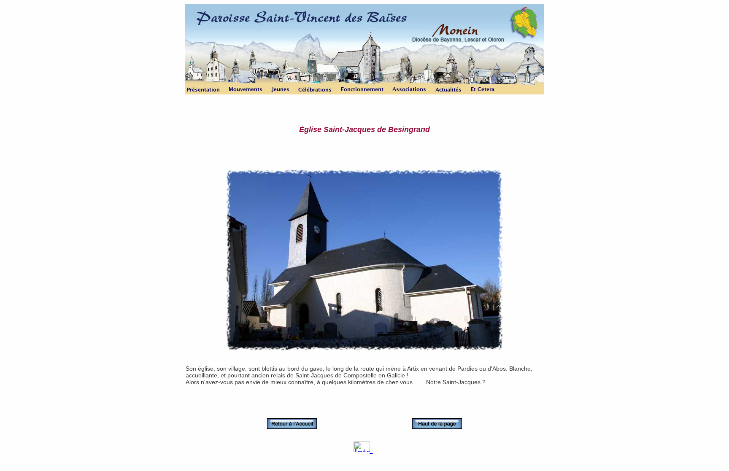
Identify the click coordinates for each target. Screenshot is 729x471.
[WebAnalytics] (363, 448)
